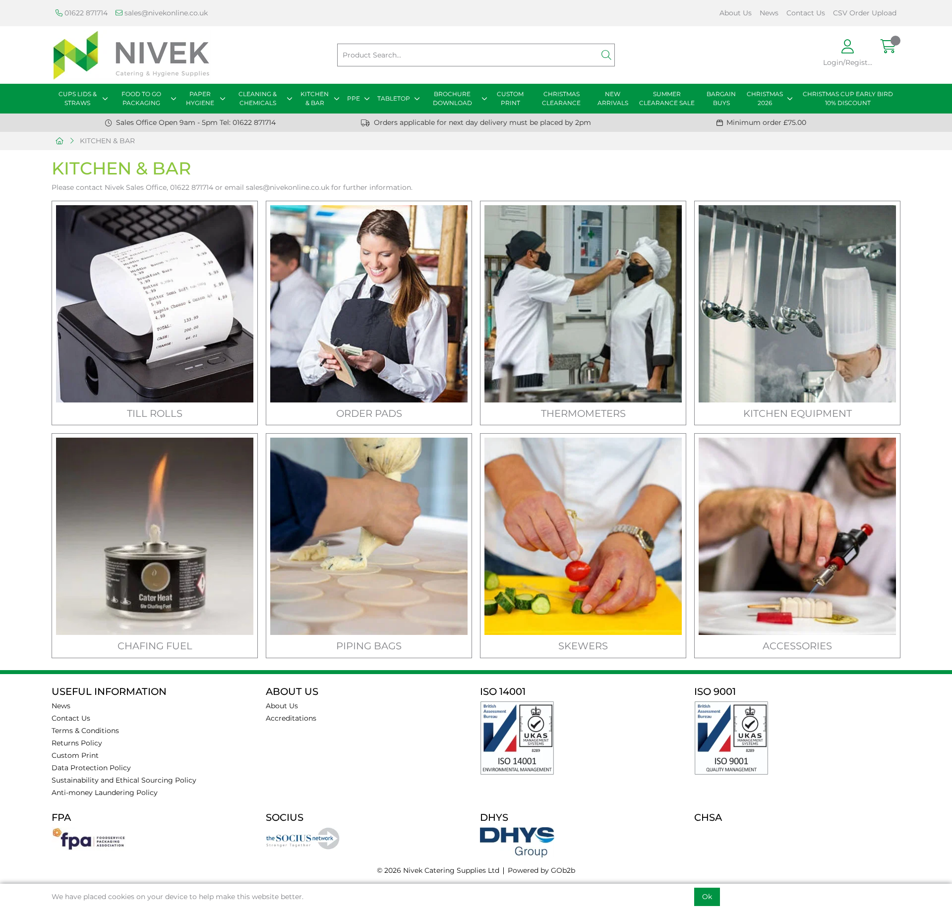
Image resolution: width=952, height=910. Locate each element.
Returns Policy (77, 743)
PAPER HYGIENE (200, 98)
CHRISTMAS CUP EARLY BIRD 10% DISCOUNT (848, 98)
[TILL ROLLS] (154, 303)
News (769, 12)
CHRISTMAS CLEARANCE (561, 98)
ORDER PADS (369, 413)
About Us (735, 12)
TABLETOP (393, 98)
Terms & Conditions (85, 730)
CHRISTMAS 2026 (765, 98)
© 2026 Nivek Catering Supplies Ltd (438, 870)
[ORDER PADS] (369, 303)
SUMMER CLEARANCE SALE (667, 98)
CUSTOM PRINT (510, 98)
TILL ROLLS (154, 413)
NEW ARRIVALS (612, 98)
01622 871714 (85, 12)
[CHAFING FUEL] (154, 536)
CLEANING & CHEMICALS (257, 98)
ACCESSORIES (797, 646)
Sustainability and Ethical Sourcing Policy (124, 780)
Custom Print (75, 755)
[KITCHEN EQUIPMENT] (797, 303)
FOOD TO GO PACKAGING (141, 98)
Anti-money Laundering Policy (105, 792)
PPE (353, 98)
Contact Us (805, 12)
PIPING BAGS (369, 646)
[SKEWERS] (583, 536)
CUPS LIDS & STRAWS (78, 98)
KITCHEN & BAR (314, 98)
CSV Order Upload (864, 12)
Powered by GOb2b (541, 870)
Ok (707, 896)
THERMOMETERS (583, 413)
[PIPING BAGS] (369, 536)
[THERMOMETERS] (583, 303)
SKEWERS (583, 646)
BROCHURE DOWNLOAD (452, 98)
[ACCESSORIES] (797, 536)
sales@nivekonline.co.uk (165, 12)
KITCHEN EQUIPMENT (797, 413)
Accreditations (291, 718)
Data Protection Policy (91, 767)
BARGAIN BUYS (721, 98)
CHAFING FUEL (155, 646)
